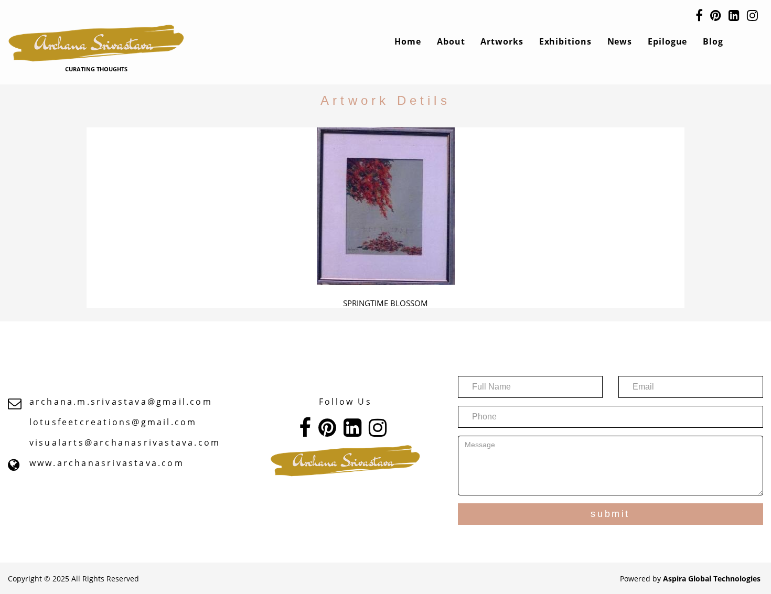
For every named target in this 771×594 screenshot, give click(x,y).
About (451, 41)
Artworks (501, 41)
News (620, 41)
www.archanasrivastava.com (106, 463)
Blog (713, 41)
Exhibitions (565, 41)
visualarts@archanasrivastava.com (124, 442)
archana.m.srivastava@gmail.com (120, 401)
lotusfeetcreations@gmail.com (113, 422)
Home (407, 41)
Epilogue (667, 41)
